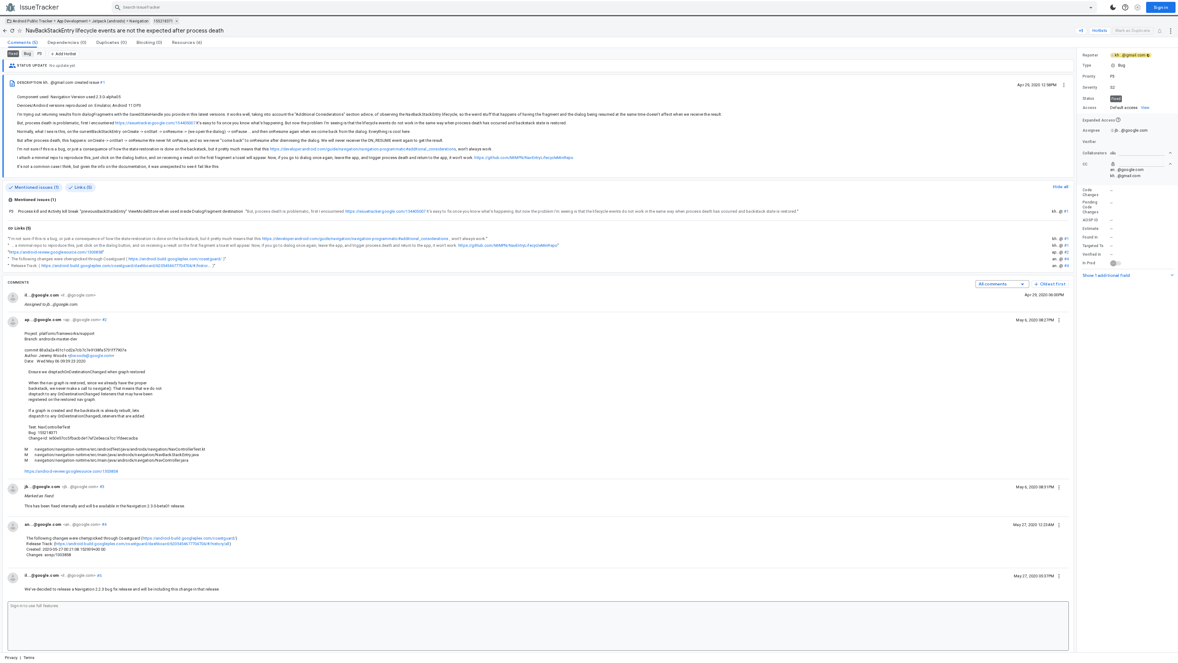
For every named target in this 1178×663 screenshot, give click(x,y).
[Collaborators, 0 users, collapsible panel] (1141, 153)
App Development (72, 21)
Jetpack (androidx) (108, 21)
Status (1089, 98)
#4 (1066, 259)
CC (1085, 164)
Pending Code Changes (1091, 207)
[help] (1125, 7)
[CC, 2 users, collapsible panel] (1141, 164)
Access (1090, 108)
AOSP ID (1090, 220)
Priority (1089, 76)
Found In (1090, 237)
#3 (101, 486)
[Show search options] (1091, 7)
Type (1087, 65)
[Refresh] (12, 30)
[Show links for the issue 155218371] (176, 21)
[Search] (117, 7)
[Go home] (5, 30)
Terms (29, 657)
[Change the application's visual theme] (1113, 7)
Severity (1090, 87)
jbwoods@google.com (91, 355)
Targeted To (1093, 246)
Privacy (11, 657)
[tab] (22, 42)
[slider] (1077, 350)
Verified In (1092, 254)
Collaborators (1095, 153)
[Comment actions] (1059, 320)
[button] (1127, 65)
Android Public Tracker (33, 21)
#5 (99, 575)
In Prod (1089, 263)
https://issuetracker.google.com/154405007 (155, 123)
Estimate (1091, 229)
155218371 (163, 21)
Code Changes (1091, 192)
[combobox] (605, 7)
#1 (102, 82)
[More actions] (1171, 31)
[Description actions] (1064, 85)
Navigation (138, 21)
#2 (1066, 252)
